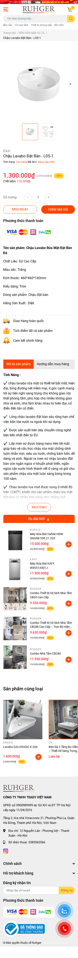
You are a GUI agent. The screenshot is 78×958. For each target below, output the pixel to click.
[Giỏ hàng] (69, 9)
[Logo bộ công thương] (24, 929)
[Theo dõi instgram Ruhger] (5, 851)
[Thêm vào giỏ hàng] (69, 544)
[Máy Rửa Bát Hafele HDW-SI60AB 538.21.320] (15, 540)
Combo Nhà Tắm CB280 (45, 653)
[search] (71, 18)
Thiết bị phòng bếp (41, 25)
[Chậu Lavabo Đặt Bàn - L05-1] (39, 84)
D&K (6, 151)
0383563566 (36, 842)
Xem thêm (39, 507)
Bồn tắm (59, 25)
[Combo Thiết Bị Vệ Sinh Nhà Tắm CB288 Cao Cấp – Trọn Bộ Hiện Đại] (15, 628)
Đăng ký (67, 890)
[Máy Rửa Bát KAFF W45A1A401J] (15, 569)
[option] (39, 84)
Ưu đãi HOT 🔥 (39, 519)
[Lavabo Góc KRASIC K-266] (22, 719)
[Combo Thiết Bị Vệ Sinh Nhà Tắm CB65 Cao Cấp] (15, 599)
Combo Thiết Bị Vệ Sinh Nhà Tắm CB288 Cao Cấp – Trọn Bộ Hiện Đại (51, 627)
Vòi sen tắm (21, 25)
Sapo (64, 942)
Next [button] (70, 84)
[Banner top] (39, 2)
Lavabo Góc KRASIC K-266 (20, 747)
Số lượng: (10, 197)
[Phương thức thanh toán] (28, 232)
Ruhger (36, 942)
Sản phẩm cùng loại (23, 688)
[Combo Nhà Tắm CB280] (15, 657)
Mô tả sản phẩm (18, 364)
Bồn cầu (7, 25)
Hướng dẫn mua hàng (53, 364)
